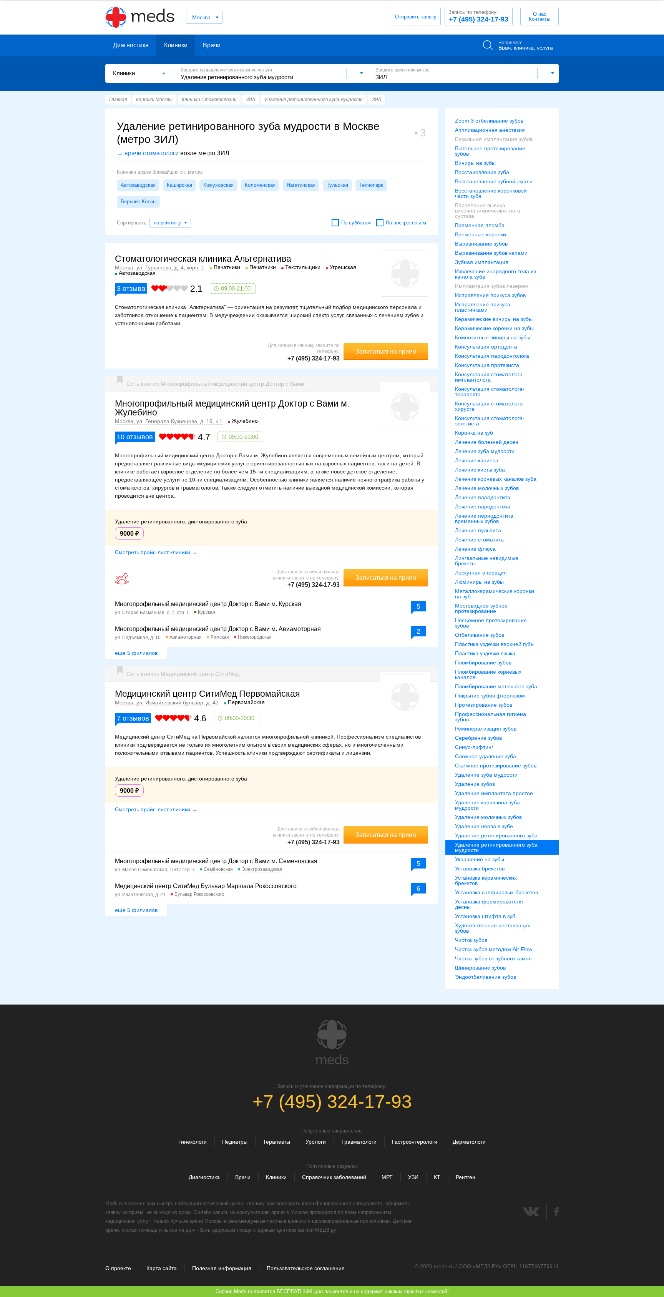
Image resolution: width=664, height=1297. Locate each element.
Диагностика (131, 45)
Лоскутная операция (481, 573)
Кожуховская (218, 185)
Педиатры (234, 1142)
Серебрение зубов (478, 738)
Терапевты (276, 1142)
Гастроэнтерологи (414, 1142)
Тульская (337, 185)
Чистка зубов (471, 940)
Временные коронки (480, 234)
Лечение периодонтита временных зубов (484, 518)
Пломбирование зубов (483, 662)
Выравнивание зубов (481, 244)
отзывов (135, 437)
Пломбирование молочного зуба (496, 686)
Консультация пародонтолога (492, 356)
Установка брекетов (480, 868)
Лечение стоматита (479, 539)
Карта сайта (161, 1268)
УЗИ (413, 1177)
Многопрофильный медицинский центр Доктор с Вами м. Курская (208, 604)
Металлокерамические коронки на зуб (494, 594)
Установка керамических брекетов (486, 880)
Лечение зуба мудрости (485, 451)
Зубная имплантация (481, 262)
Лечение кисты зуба (480, 470)
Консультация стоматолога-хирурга (490, 406)
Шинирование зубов (480, 968)
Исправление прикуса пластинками (482, 307)
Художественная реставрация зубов (493, 928)
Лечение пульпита (478, 530)
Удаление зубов (475, 784)
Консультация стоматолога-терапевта (490, 391)
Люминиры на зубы (479, 582)
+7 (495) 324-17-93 (478, 16)
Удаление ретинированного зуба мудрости (496, 847)
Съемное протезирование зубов (495, 765)
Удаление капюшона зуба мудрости (487, 805)
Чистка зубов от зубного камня (493, 958)
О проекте (118, 1268)
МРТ (387, 1177)
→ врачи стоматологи (148, 153)
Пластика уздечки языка (485, 653)
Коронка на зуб (474, 433)
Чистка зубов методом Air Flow (493, 949)
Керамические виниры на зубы (494, 319)
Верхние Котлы (138, 201)
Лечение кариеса (476, 460)
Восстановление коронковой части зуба (491, 193)
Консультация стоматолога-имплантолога (490, 377)
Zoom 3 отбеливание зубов (489, 121)
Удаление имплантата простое (494, 793)
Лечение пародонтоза (482, 506)
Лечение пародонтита (482, 497)
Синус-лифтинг (474, 747)
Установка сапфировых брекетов (496, 892)
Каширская (179, 185)
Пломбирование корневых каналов (488, 674)
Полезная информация (221, 1268)
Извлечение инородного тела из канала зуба (495, 274)
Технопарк (371, 185)
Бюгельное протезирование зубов (490, 151)
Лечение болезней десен (486, 442)
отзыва (131, 288)
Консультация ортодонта (486, 347)
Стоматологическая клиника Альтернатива (203, 259)
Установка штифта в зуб (485, 916)
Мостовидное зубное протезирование (481, 608)
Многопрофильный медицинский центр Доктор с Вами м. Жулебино (232, 408)
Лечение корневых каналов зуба (495, 479)
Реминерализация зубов (485, 729)
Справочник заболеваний (334, 1177)
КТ (437, 1177)
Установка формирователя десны (489, 904)
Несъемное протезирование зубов (491, 623)
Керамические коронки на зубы (494, 328)
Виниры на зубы (475, 163)
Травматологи (359, 1142)
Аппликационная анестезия (490, 130)
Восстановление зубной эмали (494, 181)
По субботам (356, 223)
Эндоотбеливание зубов (485, 977)
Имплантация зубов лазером (491, 286)
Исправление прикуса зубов (490, 295)
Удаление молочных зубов (488, 817)
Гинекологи (192, 1142)
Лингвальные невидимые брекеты (486, 560)
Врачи (212, 45)
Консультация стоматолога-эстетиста (490, 421)
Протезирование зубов (483, 705)
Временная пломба (480, 225)
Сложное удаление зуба (485, 756)
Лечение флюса (475, 549)
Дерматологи (469, 1142)
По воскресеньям (406, 223)
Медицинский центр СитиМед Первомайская (207, 694)
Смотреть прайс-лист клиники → (156, 552)
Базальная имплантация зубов (494, 139)
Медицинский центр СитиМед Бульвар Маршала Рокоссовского (206, 886)
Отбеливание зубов (479, 635)
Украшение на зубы (479, 859)
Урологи (315, 1142)
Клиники (176, 45)
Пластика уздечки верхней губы (495, 644)
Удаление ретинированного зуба (496, 835)
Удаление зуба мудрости (486, 775)
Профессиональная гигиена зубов (490, 716)
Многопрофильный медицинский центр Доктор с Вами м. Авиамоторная (218, 629)
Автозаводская (138, 185)
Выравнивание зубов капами (491, 253)
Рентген (465, 1177)
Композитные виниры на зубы (492, 337)
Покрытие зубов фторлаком (490, 696)
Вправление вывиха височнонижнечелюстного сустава (487, 210)
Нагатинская (301, 185)
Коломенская (260, 185)
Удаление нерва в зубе (484, 826)
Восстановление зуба (482, 172)
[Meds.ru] (332, 1042)
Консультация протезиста (487, 365)
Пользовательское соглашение (306, 1268)
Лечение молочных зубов (487, 488)
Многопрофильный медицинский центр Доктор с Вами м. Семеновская (216, 861)
